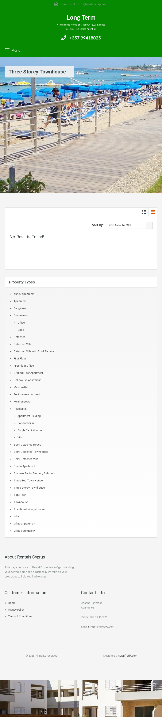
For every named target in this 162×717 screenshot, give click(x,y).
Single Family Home (30, 430)
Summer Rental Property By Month (34, 473)
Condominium (26, 423)
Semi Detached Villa (26, 459)
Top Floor (20, 494)
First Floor (20, 358)
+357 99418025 (85, 38)
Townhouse (21, 502)
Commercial (21, 315)
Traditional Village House (29, 509)
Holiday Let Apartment (27, 380)
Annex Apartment (24, 293)
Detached (20, 337)
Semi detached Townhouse (31, 451)
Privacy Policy (16, 609)
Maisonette (20, 387)
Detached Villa (22, 344)
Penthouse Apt (22, 401)
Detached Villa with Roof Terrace (34, 351)
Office (21, 322)
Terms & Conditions (20, 616)
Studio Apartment (24, 466)
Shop (21, 329)
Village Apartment (24, 523)
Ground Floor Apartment (28, 372)
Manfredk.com (128, 655)
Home (11, 603)
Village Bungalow (24, 530)
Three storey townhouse (29, 487)
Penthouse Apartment (27, 394)
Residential (20, 408)
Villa (20, 437)
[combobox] (129, 225)
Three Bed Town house (28, 480)
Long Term (81, 18)
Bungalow (20, 308)
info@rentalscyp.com (93, 4)
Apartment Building (29, 415)
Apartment (20, 301)
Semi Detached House (27, 444)
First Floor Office (24, 365)
